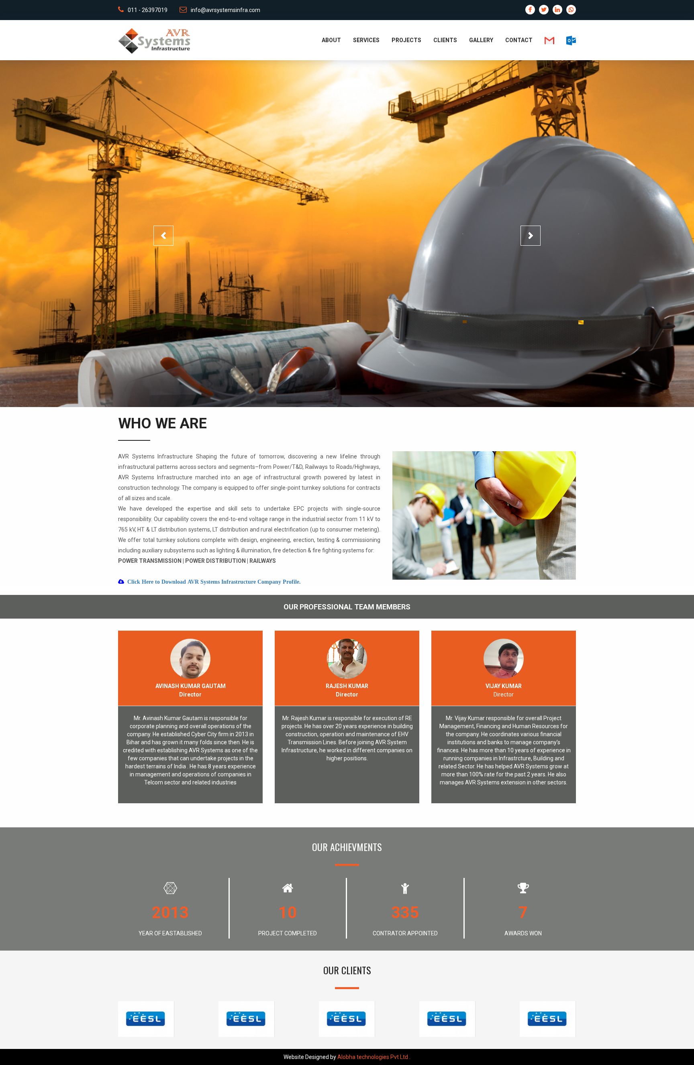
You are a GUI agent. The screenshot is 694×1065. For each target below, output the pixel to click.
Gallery (481, 40)
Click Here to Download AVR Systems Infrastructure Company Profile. (214, 581)
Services (366, 40)
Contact (519, 40)
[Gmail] (543, 40)
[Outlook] (565, 40)
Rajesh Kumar (347, 686)
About (331, 40)
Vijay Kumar (504, 686)
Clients (445, 40)
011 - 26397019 (147, 10)
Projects (406, 40)
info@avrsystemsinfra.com (225, 10)
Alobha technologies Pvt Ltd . (373, 1057)
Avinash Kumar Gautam (190, 686)
